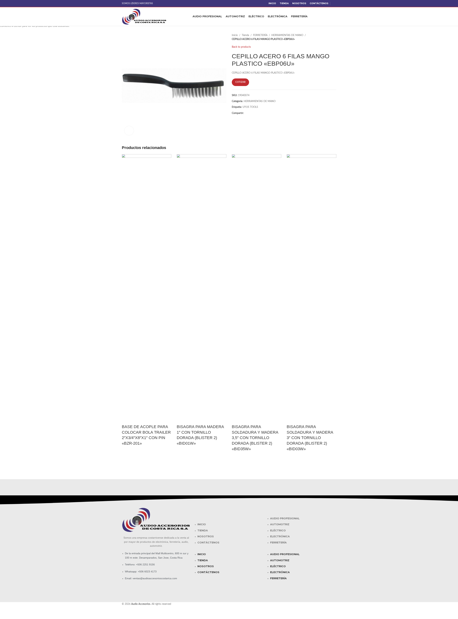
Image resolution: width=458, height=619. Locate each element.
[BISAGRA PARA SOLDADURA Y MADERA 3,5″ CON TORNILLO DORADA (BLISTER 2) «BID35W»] (256, 289)
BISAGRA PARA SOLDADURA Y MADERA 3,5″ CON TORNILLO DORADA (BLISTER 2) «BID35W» (255, 437)
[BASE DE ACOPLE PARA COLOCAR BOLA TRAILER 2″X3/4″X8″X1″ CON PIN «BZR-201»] (147, 289)
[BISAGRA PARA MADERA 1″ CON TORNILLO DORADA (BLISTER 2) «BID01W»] (201, 289)
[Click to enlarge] (129, 130)
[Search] (335, 16)
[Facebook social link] (334, 3)
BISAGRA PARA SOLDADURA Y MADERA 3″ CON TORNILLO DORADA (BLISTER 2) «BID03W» (310, 437)
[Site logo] (144, 16)
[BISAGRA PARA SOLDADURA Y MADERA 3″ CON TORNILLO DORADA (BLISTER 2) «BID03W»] (311, 289)
